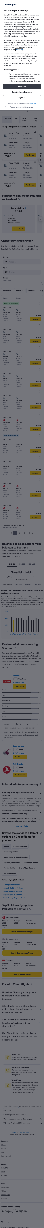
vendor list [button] (19, 50)
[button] (22, 86)
